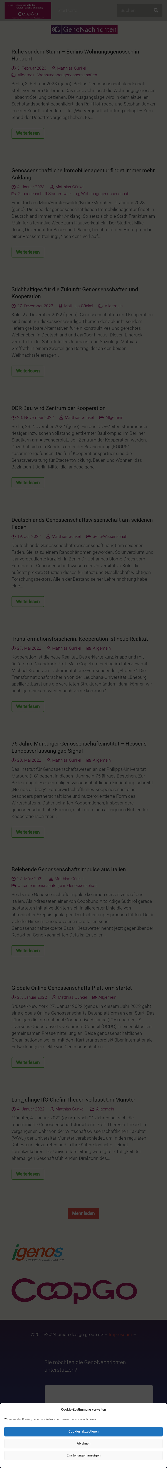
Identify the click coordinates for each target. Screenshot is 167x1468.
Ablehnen (83, 1443)
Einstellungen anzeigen (83, 1455)
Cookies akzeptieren (83, 1431)
